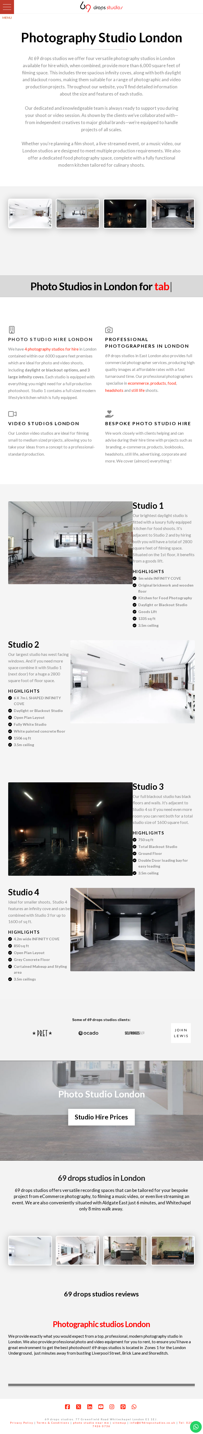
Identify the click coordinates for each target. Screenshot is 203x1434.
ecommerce (138, 383)
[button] (7, 7)
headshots (114, 390)
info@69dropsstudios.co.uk (153, 1422)
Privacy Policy (21, 1422)
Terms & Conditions (53, 1422)
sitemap (119, 1422)
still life (138, 390)
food (172, 383)
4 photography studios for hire (52, 349)
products (158, 383)
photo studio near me (91, 1422)
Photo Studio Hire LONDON (50, 339)
